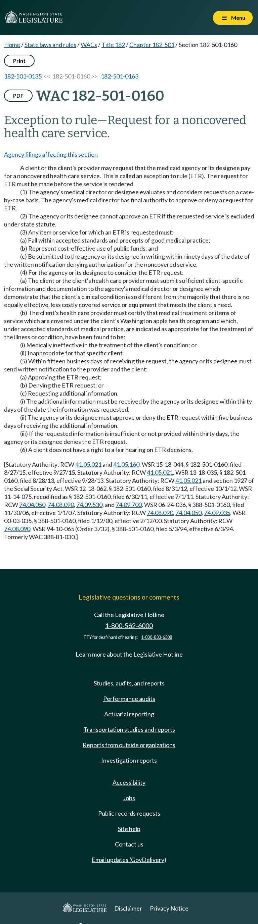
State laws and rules (50, 44)
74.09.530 (89, 504)
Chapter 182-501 (151, 44)
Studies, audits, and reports (129, 683)
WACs (89, 44)
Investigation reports (129, 760)
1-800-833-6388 (156, 637)
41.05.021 (88, 464)
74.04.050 (32, 504)
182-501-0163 (119, 76)
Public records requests (129, 813)
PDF (18, 95)
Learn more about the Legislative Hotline (129, 654)
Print (19, 60)
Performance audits (129, 698)
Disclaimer (128, 908)
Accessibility (129, 782)
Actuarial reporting (129, 714)
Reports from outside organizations (129, 745)
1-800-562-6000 (129, 625)
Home (12, 44)
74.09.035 (217, 512)
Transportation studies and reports (129, 729)
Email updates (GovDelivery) (129, 859)
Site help (129, 828)
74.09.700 (129, 504)
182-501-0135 (23, 76)
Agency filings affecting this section (51, 154)
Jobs (129, 798)
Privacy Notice (169, 908)
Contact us (129, 844)
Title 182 (113, 44)
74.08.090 (61, 504)
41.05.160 (126, 464)
